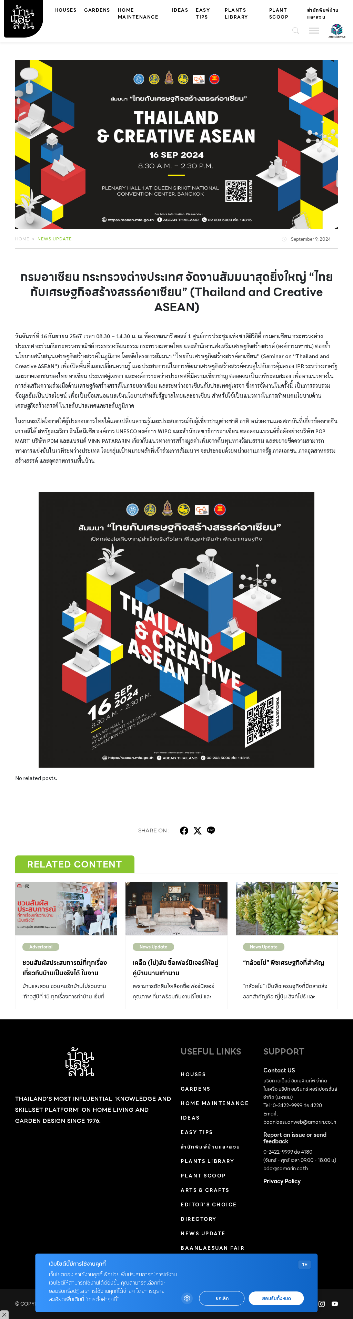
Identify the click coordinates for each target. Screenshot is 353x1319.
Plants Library (236, 14)
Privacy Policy (282, 1181)
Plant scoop (279, 14)
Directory (199, 1219)
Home (22, 239)
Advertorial (40, 947)
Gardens (97, 10)
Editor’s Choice (209, 1204)
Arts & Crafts (205, 1190)
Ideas (180, 10)
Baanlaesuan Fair (212, 1248)
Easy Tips (203, 14)
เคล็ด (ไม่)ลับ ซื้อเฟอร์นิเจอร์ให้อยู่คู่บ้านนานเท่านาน (175, 968)
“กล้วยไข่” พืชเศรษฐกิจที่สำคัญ (283, 963)
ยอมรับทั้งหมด (276, 1298)
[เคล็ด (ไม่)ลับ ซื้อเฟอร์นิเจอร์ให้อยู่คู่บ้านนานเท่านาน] (176, 908)
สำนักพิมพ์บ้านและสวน (323, 14)
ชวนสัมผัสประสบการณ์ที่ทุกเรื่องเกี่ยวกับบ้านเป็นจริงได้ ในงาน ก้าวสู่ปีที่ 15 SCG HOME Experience (64, 978)
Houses (65, 10)
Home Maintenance (138, 14)
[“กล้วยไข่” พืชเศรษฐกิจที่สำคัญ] (287, 908)
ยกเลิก (222, 1298)
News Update (55, 239)
